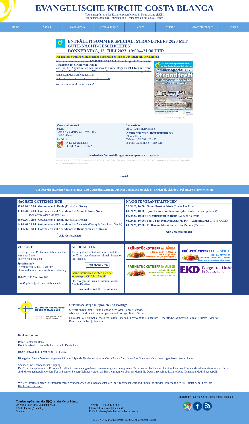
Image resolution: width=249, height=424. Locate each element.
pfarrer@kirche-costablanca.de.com (118, 411)
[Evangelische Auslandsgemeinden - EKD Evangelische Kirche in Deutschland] (40, 322)
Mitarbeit (171, 26)
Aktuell (46, 26)
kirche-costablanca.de (111, 408)
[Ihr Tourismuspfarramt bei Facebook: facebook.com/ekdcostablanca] (197, 409)
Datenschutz (214, 396)
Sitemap (228, 396)
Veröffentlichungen (202, 26)
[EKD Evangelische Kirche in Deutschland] (206, 272)
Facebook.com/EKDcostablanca (97, 289)
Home (15, 26)
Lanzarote (152, 317)
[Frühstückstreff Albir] (151, 276)
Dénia (149, 160)
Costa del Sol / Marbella (83, 317)
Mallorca (104, 317)
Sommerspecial (160, 160)
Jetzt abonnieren (97, 264)
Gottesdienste (77, 26)
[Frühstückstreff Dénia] (206, 260)
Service (140, 26)
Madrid (213, 317)
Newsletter (202, 189)
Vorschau (131, 160)
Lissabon (97, 321)
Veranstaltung (186, 160)
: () (52, 206)
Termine (121, 160)
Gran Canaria (119, 317)
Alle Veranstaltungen (179, 231)
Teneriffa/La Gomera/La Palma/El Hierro (183, 317)
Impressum (184, 396)
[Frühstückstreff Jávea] (151, 257)
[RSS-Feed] (207, 409)
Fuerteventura (136, 317)
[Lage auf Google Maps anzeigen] (187, 409)
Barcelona (75, 321)
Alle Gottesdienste (70, 235)
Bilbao (86, 321)
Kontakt (233, 26)
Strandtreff (173, 160)
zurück (124, 176)
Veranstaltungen (109, 26)
